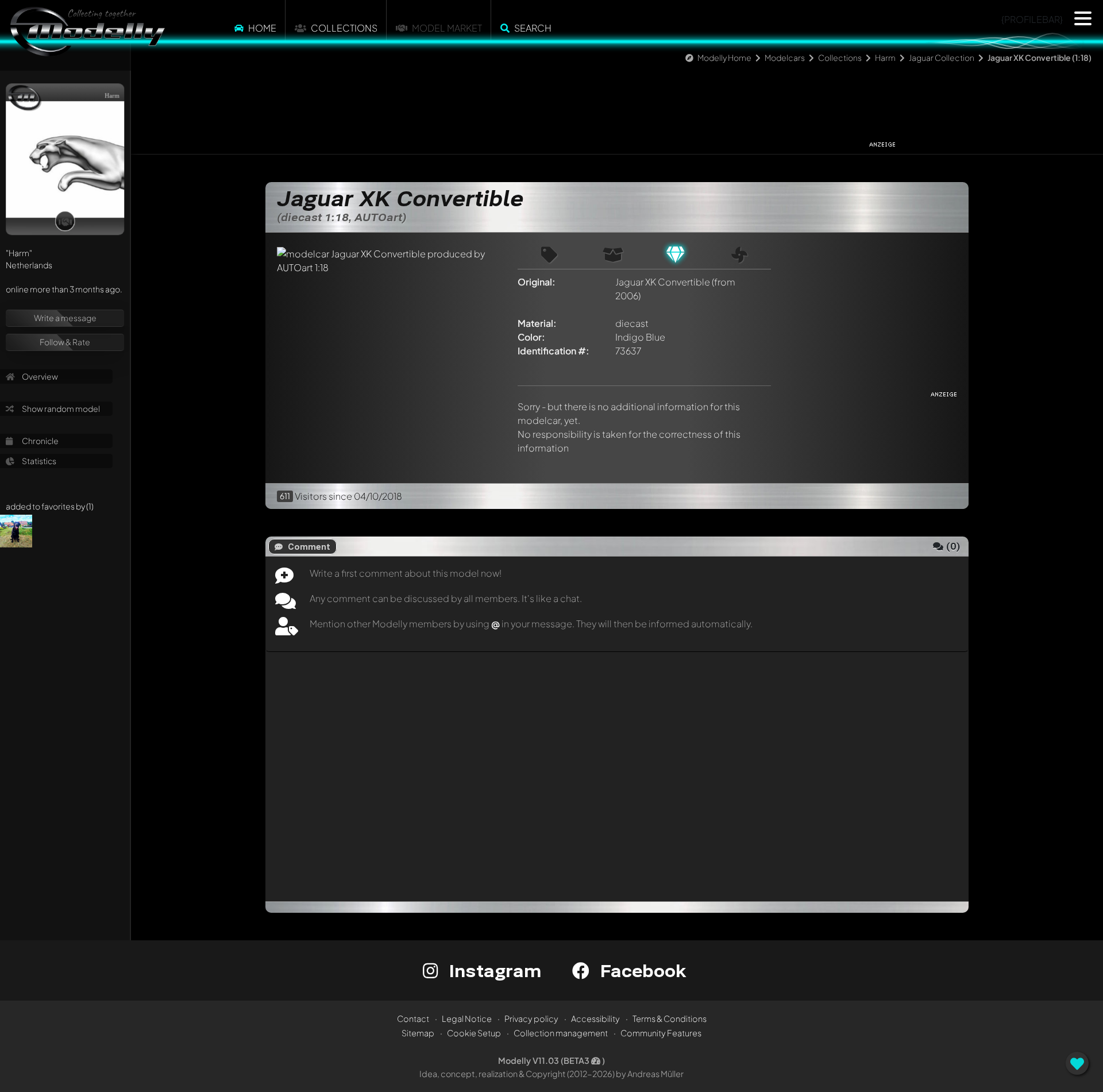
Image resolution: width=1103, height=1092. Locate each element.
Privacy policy (531, 1018)
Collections (344, 28)
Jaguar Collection (941, 57)
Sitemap (418, 1033)
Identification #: (553, 351)
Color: (531, 337)
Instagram (492, 970)
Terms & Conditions (670, 1018)
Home (262, 28)
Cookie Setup (474, 1033)
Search (533, 28)
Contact (413, 1018)
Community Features (660, 1033)
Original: (537, 282)
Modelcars (785, 57)
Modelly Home (724, 57)
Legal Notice (467, 1018)
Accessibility (595, 1018)
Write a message (65, 317)
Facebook (640, 970)
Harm (885, 57)
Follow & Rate (65, 342)
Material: (537, 323)
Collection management (561, 1033)
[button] (1083, 18)
